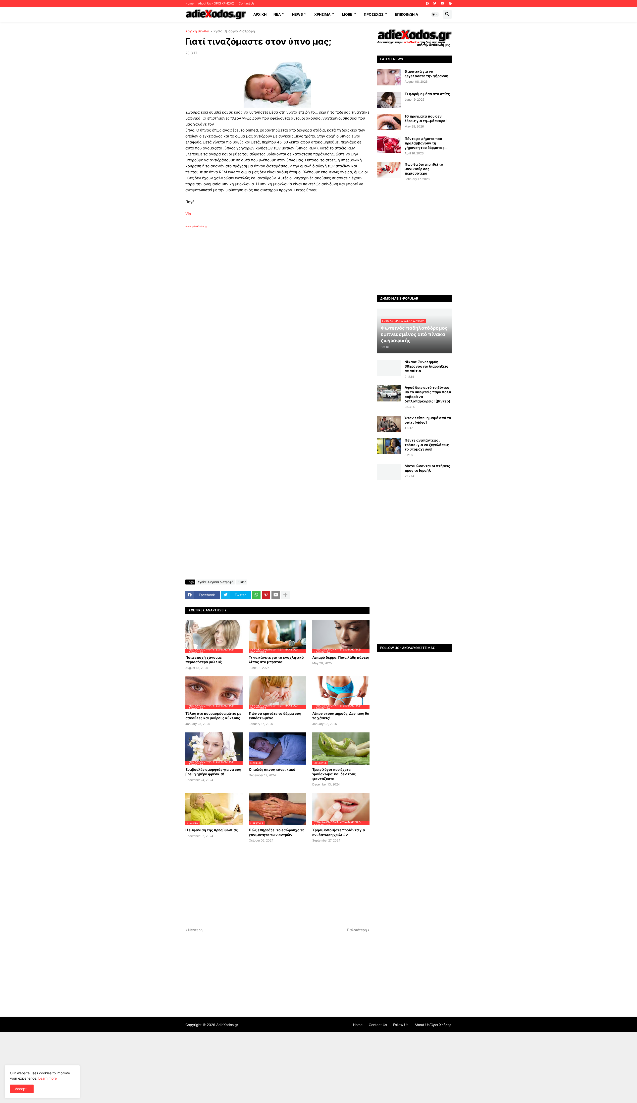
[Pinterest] (266, 595)
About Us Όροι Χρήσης (433, 1025)
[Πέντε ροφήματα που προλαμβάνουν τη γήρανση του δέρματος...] (389, 144)
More (347, 14)
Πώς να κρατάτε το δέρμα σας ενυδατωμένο (275, 715)
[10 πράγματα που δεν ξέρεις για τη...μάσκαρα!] (389, 122)
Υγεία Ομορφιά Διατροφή (234, 31)
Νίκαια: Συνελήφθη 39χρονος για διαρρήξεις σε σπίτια (426, 366)
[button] (435, 14)
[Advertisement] (265, 285)
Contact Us (246, 3)
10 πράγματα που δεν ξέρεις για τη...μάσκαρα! (426, 118)
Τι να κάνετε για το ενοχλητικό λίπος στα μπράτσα (276, 659)
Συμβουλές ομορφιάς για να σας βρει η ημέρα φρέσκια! (213, 771)
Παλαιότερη (357, 930)
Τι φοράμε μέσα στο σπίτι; (427, 94)
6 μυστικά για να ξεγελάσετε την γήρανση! (427, 73)
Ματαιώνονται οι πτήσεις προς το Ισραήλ (427, 468)
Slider (242, 582)
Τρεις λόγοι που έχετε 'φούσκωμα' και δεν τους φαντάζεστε (334, 773)
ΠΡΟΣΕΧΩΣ (373, 14)
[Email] (275, 595)
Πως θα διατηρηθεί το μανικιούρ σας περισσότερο (424, 168)
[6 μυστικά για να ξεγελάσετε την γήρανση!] (389, 77)
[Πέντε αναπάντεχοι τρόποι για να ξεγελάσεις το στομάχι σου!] (389, 446)
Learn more (47, 1078)
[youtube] (442, 3)
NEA (277, 14)
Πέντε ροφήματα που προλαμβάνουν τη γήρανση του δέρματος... (426, 143)
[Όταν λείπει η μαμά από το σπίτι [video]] (389, 424)
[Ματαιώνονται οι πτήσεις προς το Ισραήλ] (389, 472)
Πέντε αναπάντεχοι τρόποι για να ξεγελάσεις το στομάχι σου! (427, 444)
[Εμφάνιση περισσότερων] (285, 595)
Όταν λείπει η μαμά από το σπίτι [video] (428, 420)
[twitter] (434, 3)
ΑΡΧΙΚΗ (259, 14)
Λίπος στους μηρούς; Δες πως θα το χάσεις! (340, 715)
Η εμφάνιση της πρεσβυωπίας (211, 830)
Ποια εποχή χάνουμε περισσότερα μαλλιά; (203, 659)
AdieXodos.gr (227, 1025)
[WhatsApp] (256, 595)
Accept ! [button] (22, 1089)
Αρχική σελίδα (197, 31)
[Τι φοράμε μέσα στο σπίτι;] (389, 100)
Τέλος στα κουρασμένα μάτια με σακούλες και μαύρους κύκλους (213, 715)
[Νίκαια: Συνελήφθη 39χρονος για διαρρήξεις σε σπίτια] (389, 368)
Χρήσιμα (322, 14)
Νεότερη (195, 930)
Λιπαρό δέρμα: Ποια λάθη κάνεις (340, 657)
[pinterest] (450, 3)
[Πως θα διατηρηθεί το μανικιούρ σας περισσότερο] (389, 170)
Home (189, 3)
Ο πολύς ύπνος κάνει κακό (272, 769)
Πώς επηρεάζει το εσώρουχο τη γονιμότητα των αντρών (277, 832)
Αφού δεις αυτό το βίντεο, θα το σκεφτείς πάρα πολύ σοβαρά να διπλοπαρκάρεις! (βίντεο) (428, 394)
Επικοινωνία (406, 14)
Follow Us (400, 1025)
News (297, 14)
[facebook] (427, 3)
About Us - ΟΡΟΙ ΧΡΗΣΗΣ (216, 3)
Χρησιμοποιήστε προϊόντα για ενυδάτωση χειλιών (338, 832)
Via (188, 213)
